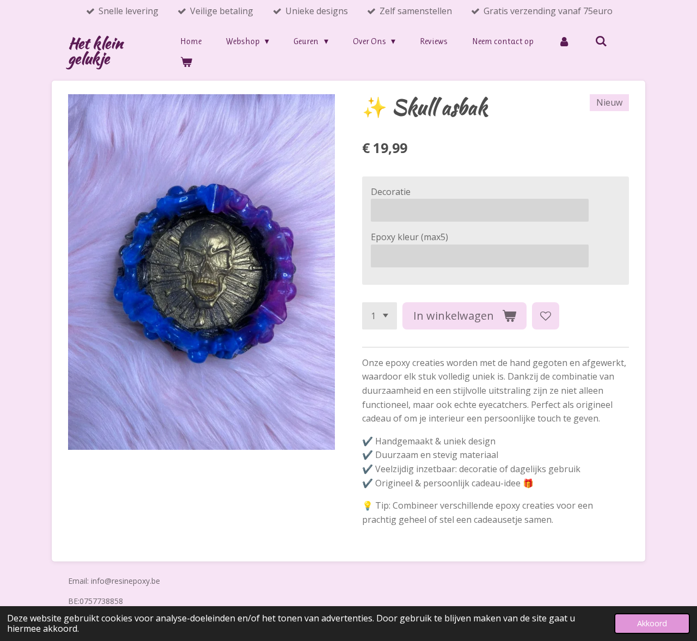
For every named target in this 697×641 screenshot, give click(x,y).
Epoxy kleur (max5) (409, 237)
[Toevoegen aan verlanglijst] (545, 315)
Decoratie (391, 192)
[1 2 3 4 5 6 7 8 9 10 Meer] (379, 315)
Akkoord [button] (652, 623)
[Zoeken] (600, 41)
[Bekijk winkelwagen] (186, 62)
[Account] (564, 41)
